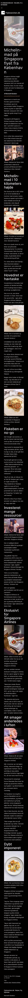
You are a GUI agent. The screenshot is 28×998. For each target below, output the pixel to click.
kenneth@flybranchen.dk (12, 96)
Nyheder (18, 976)
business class (7, 982)
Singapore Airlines (16, 982)
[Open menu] (2, 8)
